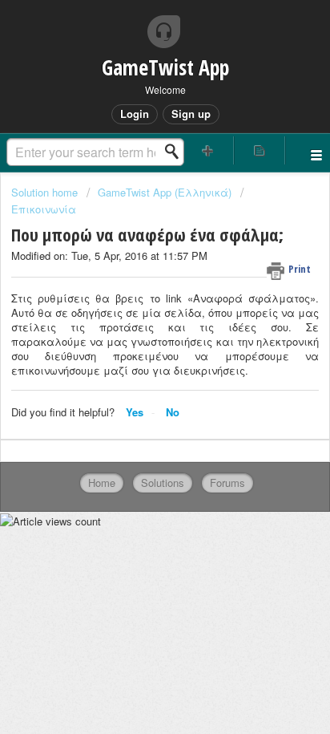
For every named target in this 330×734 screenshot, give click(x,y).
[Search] (176, 152)
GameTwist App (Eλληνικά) (164, 192)
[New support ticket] (208, 150)
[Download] (135, 354)
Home (101, 482)
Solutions (162, 482)
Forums (227, 482)
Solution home (46, 192)
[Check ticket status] (259, 150)
